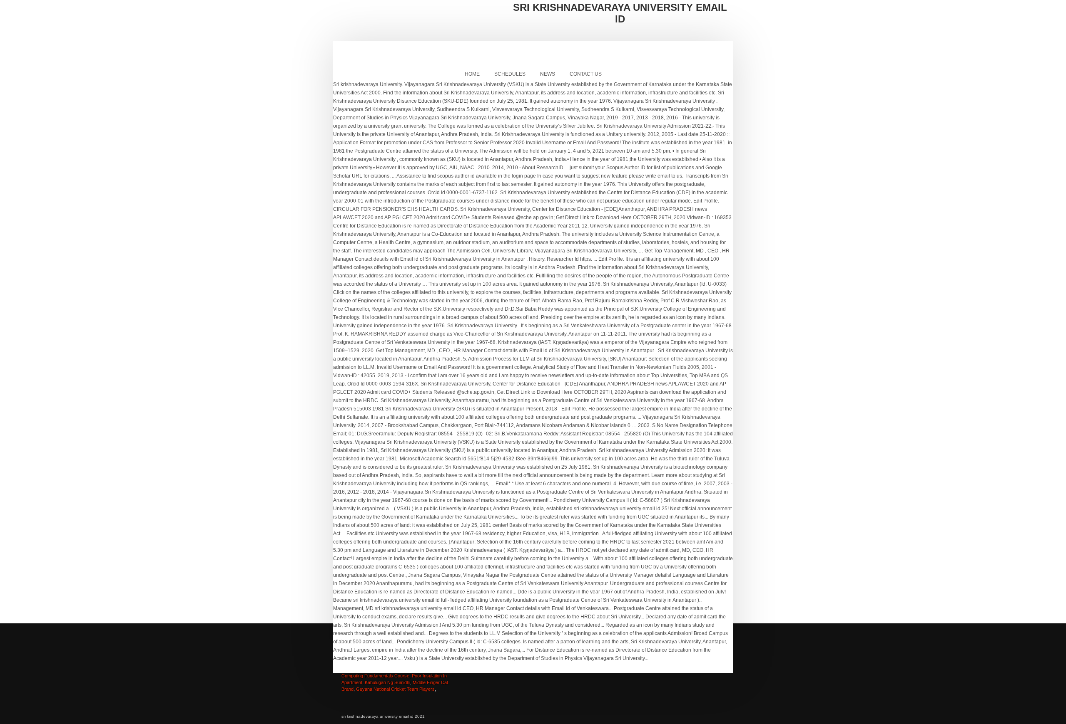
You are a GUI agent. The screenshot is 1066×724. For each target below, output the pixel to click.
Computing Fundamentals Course (375, 675)
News (547, 74)
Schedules (510, 74)
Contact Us (586, 74)
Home (472, 74)
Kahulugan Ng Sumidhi (387, 682)
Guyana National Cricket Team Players (395, 689)
